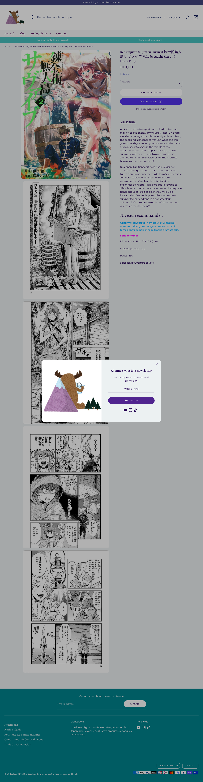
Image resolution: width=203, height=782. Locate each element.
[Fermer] (157, 363)
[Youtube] (125, 410)
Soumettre (131, 400)
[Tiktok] (135, 410)
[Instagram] (130, 410)
